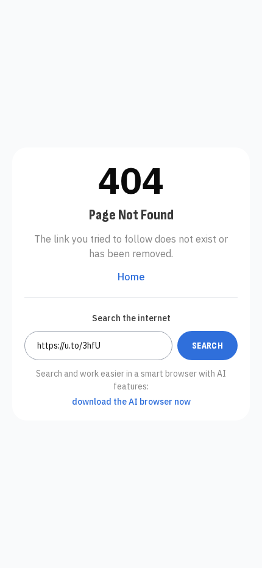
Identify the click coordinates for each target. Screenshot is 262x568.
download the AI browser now (131, 401)
